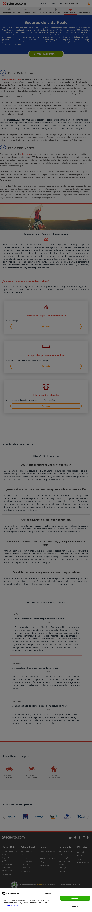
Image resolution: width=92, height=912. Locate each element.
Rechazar (49, 893)
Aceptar (75, 898)
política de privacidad (10, 905)
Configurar (75, 907)
